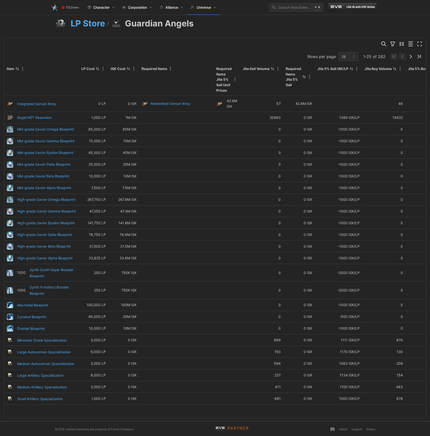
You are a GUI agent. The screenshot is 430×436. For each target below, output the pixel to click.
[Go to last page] (419, 56)
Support (356, 429)
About (343, 429)
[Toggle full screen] (419, 44)
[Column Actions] (22, 69)
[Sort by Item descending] (17, 69)
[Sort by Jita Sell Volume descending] (272, 69)
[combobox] (348, 56)
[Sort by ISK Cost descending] (128, 69)
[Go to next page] (410, 56)
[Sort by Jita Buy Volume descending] (394, 69)
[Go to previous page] (402, 56)
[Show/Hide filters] (392, 44)
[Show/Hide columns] (401, 44)
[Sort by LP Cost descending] (97, 69)
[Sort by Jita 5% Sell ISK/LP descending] (351, 69)
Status (370, 429)
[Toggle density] (410, 44)
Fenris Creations (122, 429)
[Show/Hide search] (383, 44)
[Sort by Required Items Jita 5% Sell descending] (304, 76)
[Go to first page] (393, 56)
